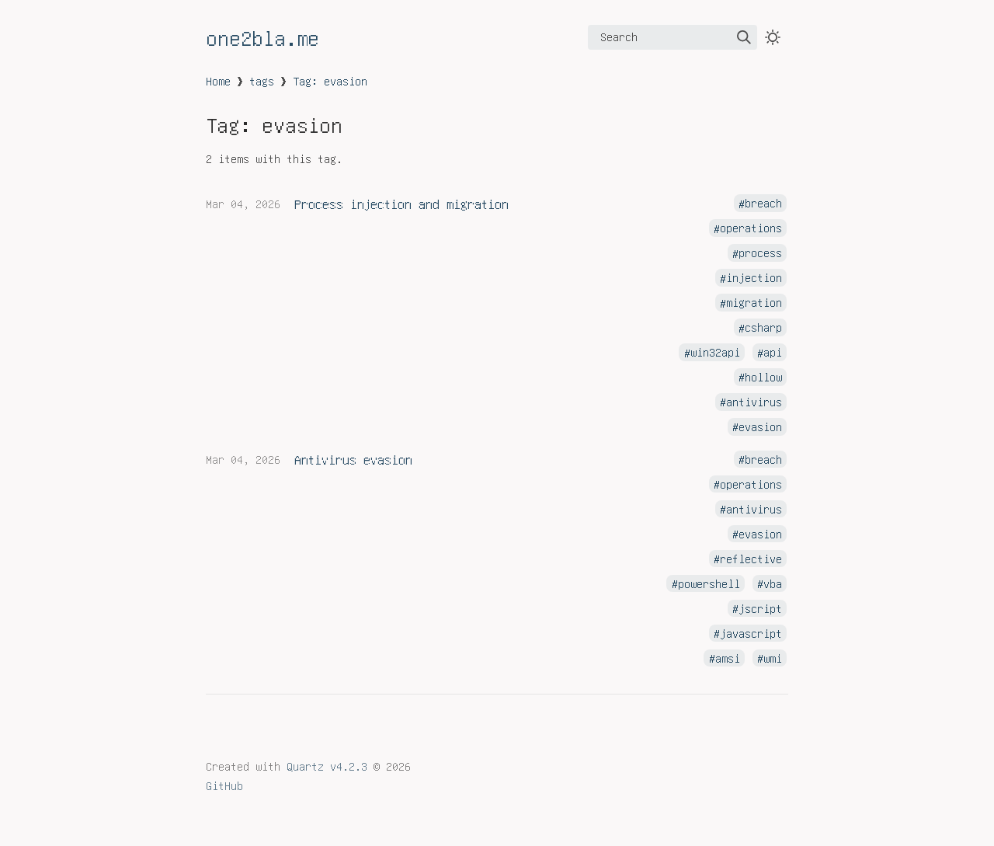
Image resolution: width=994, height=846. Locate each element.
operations (751, 228)
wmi (772, 658)
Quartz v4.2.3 (327, 766)
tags (261, 81)
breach (763, 203)
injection (754, 278)
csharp (763, 328)
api (772, 352)
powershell (709, 583)
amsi (727, 658)
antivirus (754, 401)
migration (754, 303)
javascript (751, 633)
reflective (751, 558)
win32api (715, 352)
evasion (760, 426)
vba (772, 583)
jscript (760, 608)
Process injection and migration (401, 204)
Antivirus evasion (353, 459)
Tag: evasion (330, 81)
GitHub (224, 785)
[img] (744, 37)
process (760, 253)
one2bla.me (262, 37)
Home (218, 81)
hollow (763, 377)
